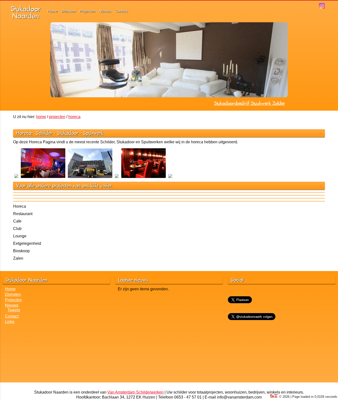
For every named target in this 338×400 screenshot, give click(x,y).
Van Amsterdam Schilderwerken (135, 392)
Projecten (87, 11)
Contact (121, 11)
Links (9, 322)
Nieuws (105, 11)
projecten (57, 117)
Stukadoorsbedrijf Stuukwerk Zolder (249, 103)
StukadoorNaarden (26, 12)
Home (52, 11)
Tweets (13, 310)
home (41, 117)
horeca (74, 117)
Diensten (68, 11)
